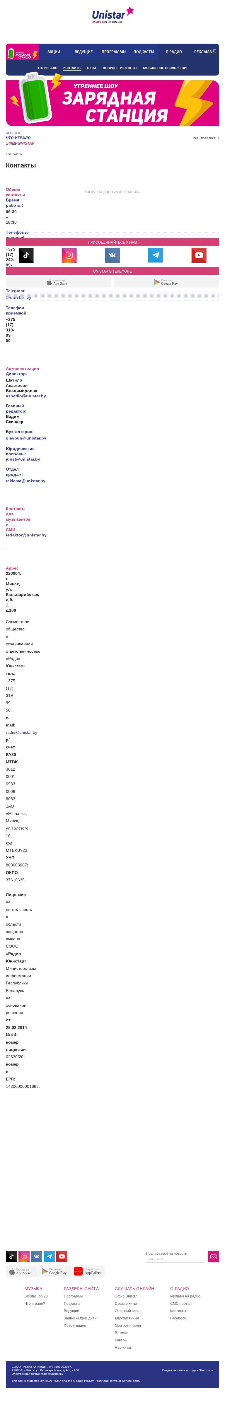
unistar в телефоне (112, 271)
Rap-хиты (123, 1347)
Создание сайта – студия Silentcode (187, 1370)
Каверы (121, 1340)
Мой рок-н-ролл (128, 1326)
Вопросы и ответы (120, 68)
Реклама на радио (185, 1296)
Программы (114, 51)
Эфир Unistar (126, 1296)
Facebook (178, 1318)
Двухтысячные (127, 1318)
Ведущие (84, 51)
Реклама (203, 51)
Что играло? (35, 1304)
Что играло (47, 68)
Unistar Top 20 (36, 1296)
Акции (53, 51)
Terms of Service (121, 1380)
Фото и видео (75, 1326)
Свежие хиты (126, 1304)
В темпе (121, 1333)
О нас (92, 68)
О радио (174, 51)
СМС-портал (181, 1304)
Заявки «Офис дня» (80, 1318)
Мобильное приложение (165, 68)
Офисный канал (128, 1311)
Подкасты (144, 51)
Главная (13, 133)
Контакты (72, 68)
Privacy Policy (93, 1380)
